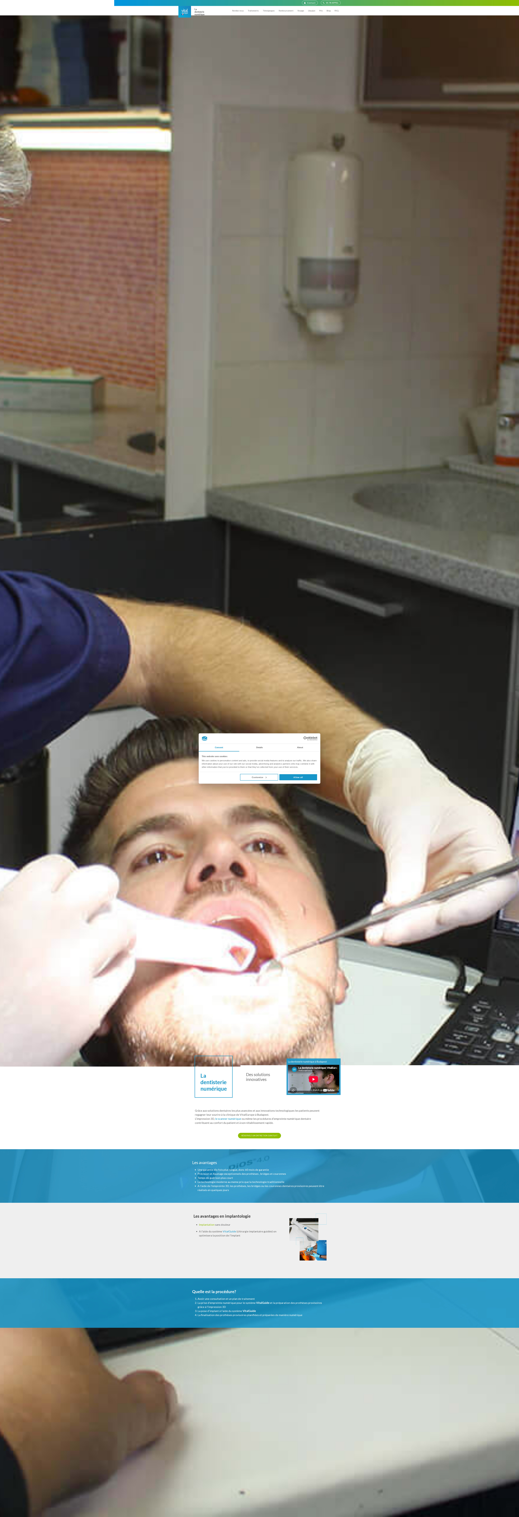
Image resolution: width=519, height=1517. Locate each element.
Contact (311, 3)
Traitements (253, 10)
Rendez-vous (238, 10)
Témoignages (269, 10)
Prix (321, 10)
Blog (329, 10)
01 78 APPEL (332, 3)
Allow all (298, 777)
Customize (257, 777)
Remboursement (286, 10)
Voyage (300, 10)
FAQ (337, 10)
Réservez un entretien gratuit (259, 1135)
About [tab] (300, 747)
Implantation (206, 1224)
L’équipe (311, 10)
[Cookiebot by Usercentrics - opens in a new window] (305, 738)
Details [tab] (259, 747)
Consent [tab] (219, 747)
